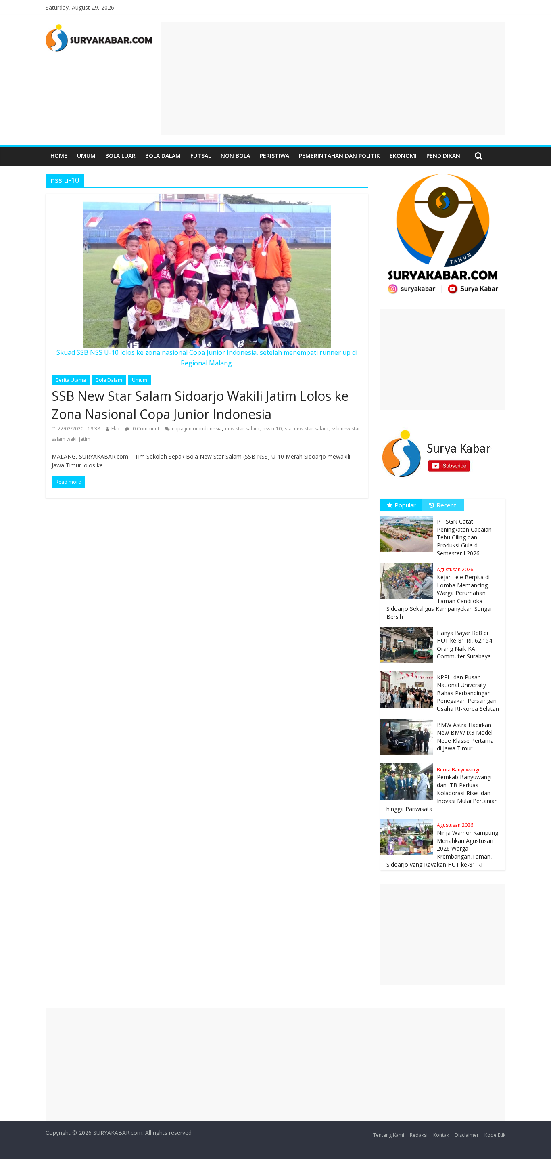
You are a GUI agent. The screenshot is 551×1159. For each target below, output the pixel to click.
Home (58, 155)
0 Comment (145, 428)
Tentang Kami (388, 1135)
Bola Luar (120, 155)
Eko (115, 428)
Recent (446, 505)
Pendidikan (443, 155)
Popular (405, 505)
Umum (86, 155)
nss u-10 (272, 428)
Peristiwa (274, 155)
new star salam (242, 428)
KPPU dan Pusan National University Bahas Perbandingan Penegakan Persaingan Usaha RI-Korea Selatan (468, 693)
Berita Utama (71, 380)
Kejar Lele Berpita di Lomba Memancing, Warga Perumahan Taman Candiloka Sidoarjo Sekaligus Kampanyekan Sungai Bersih (439, 593)
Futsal (200, 155)
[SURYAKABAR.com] (99, 26)
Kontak (441, 1135)
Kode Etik (494, 1135)
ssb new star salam (306, 428)
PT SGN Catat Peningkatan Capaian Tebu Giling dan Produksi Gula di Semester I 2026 (464, 537)
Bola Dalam (163, 155)
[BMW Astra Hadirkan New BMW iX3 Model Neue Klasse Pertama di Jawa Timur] (408, 719)
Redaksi (419, 1135)
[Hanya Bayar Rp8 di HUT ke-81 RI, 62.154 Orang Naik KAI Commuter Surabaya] (408, 627)
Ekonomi (403, 155)
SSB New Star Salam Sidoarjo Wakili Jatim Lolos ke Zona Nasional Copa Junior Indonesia (200, 405)
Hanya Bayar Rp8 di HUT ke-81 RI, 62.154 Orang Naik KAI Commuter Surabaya (464, 644)
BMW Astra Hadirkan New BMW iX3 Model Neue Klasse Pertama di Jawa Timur (465, 736)
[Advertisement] (333, 78)
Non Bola (235, 155)
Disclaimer (467, 1135)
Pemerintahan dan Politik (339, 155)
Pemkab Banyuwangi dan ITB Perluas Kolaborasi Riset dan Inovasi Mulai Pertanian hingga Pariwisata (442, 789)
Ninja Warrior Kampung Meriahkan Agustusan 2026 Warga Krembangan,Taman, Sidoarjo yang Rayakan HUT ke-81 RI (442, 845)
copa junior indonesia (197, 428)
